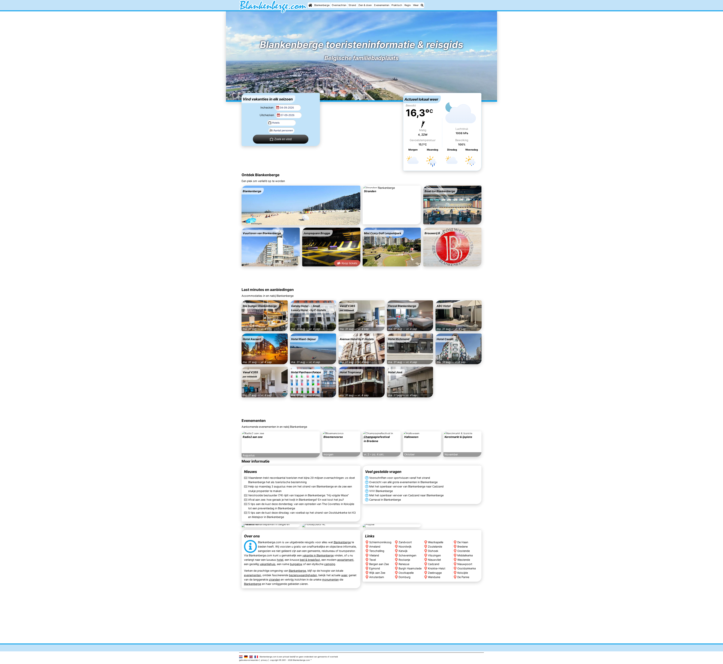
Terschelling (376, 550)
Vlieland (374, 555)
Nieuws (250, 472)
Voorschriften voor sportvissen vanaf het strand (399, 478)
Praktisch (396, 5)
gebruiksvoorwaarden (249, 660)
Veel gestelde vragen (383, 472)
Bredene (463, 546)
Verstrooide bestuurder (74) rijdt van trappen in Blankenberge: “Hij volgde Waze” (298, 495)
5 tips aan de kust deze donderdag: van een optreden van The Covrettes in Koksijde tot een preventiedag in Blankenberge (301, 506)
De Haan (463, 542)
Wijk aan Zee (377, 572)
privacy (264, 660)
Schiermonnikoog (380, 542)
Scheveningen (407, 555)
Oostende (464, 550)
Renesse (404, 563)
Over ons (252, 536)
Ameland (374, 546)
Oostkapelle (406, 572)
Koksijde (463, 572)
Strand (352, 5)
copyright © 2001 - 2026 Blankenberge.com (290, 660)
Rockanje (404, 559)
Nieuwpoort (465, 563)
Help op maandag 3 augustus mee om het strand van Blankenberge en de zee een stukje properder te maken (300, 489)
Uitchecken (267, 115)
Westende (464, 559)
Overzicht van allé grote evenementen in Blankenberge (403, 482)
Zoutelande (435, 546)
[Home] (310, 5)
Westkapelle (435, 542)
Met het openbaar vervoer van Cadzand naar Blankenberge (406, 495)
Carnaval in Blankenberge (385, 499)
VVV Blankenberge (381, 491)
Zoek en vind (283, 139)
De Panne (463, 576)
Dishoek (433, 550)
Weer (416, 5)
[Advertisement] (361, 116)
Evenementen (381, 5)
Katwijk (403, 550)
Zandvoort (405, 542)
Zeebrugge (435, 572)
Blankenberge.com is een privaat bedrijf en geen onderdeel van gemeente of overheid (299, 657)
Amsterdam (376, 576)
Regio (407, 5)
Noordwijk (405, 546)
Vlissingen (434, 555)
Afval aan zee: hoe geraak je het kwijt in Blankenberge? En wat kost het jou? (296, 499)
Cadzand (433, 563)
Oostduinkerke (467, 568)
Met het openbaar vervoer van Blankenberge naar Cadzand (406, 486)
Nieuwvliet (434, 559)
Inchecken (267, 107)
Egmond (374, 568)
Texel (372, 559)
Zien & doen (365, 5)
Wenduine (434, 576)
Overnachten (339, 5)
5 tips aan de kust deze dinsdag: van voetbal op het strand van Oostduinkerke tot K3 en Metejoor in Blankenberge (302, 515)
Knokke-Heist (436, 568)
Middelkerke (465, 555)
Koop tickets (349, 263)
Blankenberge (321, 5)
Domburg (404, 576)
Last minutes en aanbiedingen (268, 289)
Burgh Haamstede (410, 568)
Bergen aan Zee (379, 563)
